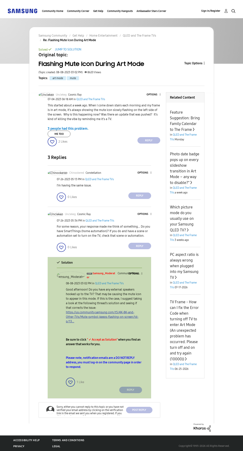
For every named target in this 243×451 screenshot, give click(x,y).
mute (73, 78)
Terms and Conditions (68, 440)
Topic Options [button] (193, 63)
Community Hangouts (120, 11)
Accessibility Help (26, 440)
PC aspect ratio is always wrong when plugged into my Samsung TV (184, 266)
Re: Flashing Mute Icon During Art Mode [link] (69, 40)
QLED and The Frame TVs (139, 35)
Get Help (98, 11)
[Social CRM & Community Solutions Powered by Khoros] (202, 427)
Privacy (18, 446)
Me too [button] (59, 134)
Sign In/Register (210, 11)
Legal (56, 446)
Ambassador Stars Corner (151, 11)
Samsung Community (53, 35)
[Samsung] (22, 11)
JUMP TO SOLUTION (68, 49)
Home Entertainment (103, 35)
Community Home (52, 11)
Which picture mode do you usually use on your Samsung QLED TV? (182, 218)
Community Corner (78, 11)
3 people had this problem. (68, 128)
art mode (58, 78)
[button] (153, 95)
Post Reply (139, 410)
